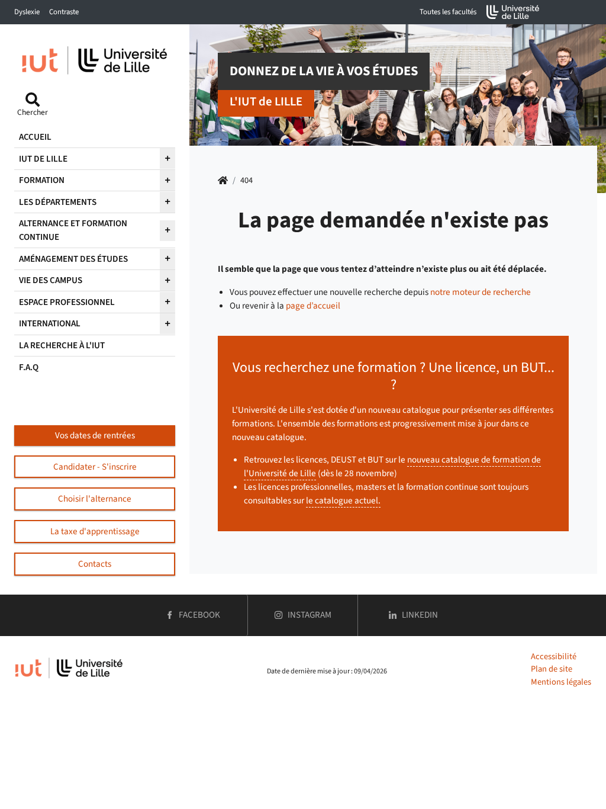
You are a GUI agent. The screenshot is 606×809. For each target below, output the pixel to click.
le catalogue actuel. (343, 500)
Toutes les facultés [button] (448, 12)
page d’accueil (313, 305)
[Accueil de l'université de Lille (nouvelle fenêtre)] (513, 12)
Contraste (64, 12)
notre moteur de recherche (480, 291)
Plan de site (551, 669)
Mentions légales (561, 682)
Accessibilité (553, 656)
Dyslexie (27, 12)
